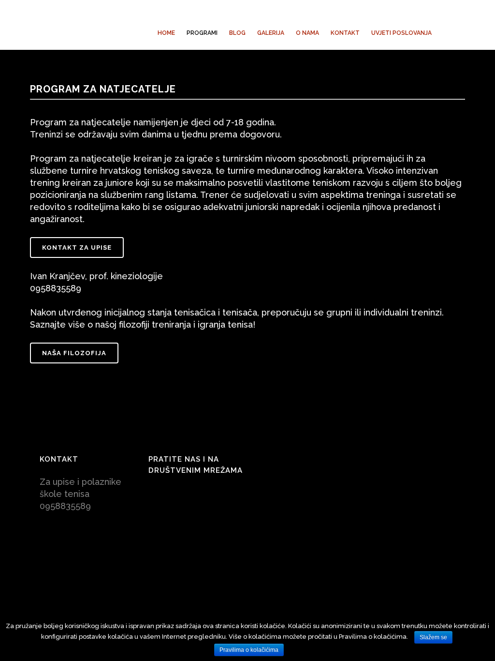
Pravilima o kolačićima (248, 649)
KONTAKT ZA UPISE (77, 247)
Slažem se (433, 637)
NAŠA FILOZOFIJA (74, 353)
